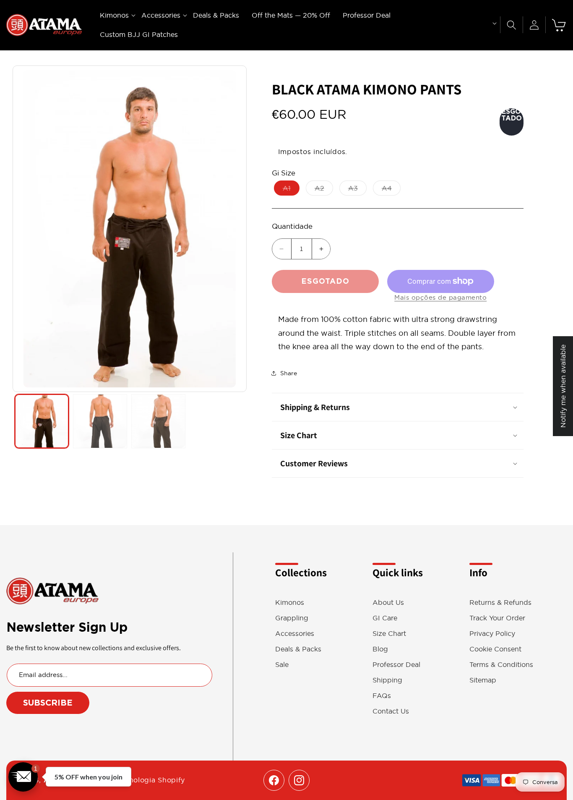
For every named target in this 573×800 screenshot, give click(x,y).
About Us (388, 602)
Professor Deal (396, 664)
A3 (357, 190)
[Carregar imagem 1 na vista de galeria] (42, 421)
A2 (324, 190)
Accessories (294, 633)
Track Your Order (497, 618)
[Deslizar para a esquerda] (23, 228)
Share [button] (288, 373)
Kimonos (289, 602)
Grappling (291, 618)
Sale (282, 664)
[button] (114, 15)
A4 (391, 190)
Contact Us (390, 711)
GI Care (384, 618)
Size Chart (389, 633)
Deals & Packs (298, 649)
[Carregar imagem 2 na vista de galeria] (100, 421)
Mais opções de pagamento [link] (440, 297)
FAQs (381, 695)
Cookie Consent (495, 649)
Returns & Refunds (500, 602)
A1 (291, 190)
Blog (380, 649)
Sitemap (482, 680)
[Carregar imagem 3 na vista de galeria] (158, 421)
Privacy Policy (492, 633)
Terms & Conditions (501, 664)
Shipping (387, 680)
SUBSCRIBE (48, 703)
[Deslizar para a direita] (235, 228)
